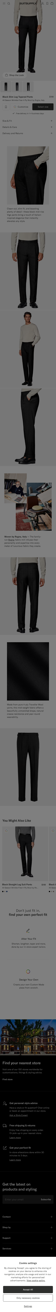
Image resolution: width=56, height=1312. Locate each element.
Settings (28, 1306)
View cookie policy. (36, 1280)
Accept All (28, 1289)
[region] (28, 1284)
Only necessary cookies (28, 1298)
